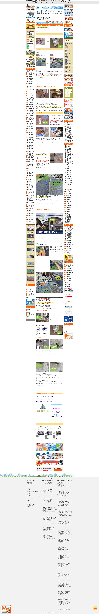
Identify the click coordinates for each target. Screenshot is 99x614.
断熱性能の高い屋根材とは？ (29, 211)
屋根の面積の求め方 (30, 132)
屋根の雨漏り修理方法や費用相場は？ (30, 200)
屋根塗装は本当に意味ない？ (29, 76)
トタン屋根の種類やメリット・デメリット (68, 170)
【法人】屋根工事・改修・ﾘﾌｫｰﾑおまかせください (69, 284)
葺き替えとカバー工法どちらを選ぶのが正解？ (68, 158)
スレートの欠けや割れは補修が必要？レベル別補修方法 (65, 515)
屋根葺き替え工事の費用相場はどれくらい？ (68, 152)
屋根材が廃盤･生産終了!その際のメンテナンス (30, 177)
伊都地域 (28, 312)
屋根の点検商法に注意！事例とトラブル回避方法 (68, 242)
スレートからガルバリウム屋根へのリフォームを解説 (69, 125)
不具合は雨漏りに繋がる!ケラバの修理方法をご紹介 (64, 530)
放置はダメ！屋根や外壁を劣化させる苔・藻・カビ (64, 591)
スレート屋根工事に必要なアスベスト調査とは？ (30, 217)
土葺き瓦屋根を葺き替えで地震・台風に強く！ (30, 115)
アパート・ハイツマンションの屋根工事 (68, 280)
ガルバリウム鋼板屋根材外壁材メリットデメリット (69, 139)
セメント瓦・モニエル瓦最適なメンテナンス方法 (30, 113)
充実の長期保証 (29, 488)
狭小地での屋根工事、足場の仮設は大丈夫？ (63, 496)
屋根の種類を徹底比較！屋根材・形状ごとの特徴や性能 (65, 511)
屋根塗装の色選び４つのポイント (67, 210)
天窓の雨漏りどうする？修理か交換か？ (30, 208)
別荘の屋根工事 (67, 282)
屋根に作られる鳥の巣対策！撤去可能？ (68, 276)
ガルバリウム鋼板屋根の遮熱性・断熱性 (68, 131)
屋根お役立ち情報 (67, 191)
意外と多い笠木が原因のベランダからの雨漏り (30, 91)
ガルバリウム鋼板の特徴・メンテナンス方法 (63, 557)
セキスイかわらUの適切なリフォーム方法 (63, 491)
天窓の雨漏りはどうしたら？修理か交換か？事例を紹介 (65, 524)
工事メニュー (58, 2)
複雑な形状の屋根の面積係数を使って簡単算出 (30, 134)
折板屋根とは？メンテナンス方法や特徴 (68, 172)
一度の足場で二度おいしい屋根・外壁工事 (41, 244)
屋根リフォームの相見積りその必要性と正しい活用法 (69, 229)
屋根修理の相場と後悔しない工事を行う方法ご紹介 (49, 511)
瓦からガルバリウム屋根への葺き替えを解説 (68, 127)
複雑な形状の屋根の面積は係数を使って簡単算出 (64, 542)
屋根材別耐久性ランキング (29, 171)
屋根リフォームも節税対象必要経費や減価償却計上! (69, 286)
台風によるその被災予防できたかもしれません (69, 193)
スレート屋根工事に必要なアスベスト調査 (63, 555)
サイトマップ (29, 297)
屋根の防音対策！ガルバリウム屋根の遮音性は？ (69, 141)
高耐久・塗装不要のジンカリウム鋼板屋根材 (30, 193)
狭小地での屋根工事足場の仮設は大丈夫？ (68, 184)
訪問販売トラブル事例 (68, 240)
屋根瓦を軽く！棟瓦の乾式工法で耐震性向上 (68, 201)
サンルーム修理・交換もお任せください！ (68, 266)
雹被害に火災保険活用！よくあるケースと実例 (68, 220)
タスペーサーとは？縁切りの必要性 (30, 95)
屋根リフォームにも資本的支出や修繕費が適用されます (49, 517)
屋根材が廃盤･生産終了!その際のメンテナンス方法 (64, 532)
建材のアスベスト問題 (30, 161)
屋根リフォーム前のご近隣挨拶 (46, 490)
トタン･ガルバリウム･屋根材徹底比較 (30, 185)
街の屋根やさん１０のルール (30, 484)
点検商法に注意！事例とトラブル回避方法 (48, 491)
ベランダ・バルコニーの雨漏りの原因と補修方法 (30, 108)
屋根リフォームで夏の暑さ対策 (46, 502)
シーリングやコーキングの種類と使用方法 (30, 124)
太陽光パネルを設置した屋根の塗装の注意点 (68, 174)
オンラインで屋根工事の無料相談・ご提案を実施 (68, 227)
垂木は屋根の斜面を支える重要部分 (47, 520)
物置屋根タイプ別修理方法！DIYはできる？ (68, 264)
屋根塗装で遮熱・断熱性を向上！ (62, 547)
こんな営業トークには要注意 (68, 239)
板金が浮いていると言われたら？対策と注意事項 (69, 244)
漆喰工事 (69, 50)
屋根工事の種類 (68, 40)
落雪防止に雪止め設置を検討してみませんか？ (48, 529)
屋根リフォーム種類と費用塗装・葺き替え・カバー (69, 162)
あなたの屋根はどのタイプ (61, 484)
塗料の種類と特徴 (68, 294)
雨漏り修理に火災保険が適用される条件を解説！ (68, 218)
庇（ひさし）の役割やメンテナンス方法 (30, 204)
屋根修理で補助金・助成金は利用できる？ (68, 222)
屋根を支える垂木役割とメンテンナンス (30, 198)
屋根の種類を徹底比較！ (67, 160)
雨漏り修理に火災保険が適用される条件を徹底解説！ (64, 609)
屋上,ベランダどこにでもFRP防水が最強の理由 (30, 104)
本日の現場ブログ (29, 495)
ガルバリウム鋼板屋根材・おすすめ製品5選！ (63, 500)
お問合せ (28, 295)
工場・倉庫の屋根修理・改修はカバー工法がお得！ (69, 268)
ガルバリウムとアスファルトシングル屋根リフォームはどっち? (30, 182)
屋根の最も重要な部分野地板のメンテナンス (30, 165)
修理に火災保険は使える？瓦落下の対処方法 (69, 197)
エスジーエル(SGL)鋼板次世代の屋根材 (30, 189)
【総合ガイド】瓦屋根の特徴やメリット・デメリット (64, 510)
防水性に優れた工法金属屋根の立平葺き (30, 126)
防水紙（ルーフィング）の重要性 (62, 575)
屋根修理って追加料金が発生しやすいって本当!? (68, 246)
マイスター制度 (29, 489)
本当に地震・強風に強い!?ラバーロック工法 (63, 594)
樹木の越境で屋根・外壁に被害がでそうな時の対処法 (69, 248)
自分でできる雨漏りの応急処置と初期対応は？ (68, 216)
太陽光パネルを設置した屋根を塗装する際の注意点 (49, 538)
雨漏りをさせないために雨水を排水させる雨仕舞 (30, 151)
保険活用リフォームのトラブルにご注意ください (69, 251)
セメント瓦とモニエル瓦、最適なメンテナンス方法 (64, 520)
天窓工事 (69, 70)
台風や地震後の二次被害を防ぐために (68, 199)
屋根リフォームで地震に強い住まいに (47, 499)
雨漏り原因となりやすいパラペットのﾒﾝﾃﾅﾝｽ (30, 102)
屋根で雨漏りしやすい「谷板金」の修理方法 (30, 154)
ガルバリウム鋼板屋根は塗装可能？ (68, 129)
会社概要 (69, 2)
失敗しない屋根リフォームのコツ (68, 148)
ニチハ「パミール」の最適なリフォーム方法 (63, 492)
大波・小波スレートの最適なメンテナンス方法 (30, 119)
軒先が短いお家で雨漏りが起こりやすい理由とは (30, 157)
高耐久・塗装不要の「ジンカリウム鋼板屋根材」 (64, 558)
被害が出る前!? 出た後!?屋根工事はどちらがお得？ (69, 237)
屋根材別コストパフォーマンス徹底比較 (30, 168)
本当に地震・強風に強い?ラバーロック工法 (30, 130)
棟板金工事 (69, 63)
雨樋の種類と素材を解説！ (46, 537)
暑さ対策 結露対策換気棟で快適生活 (30, 146)
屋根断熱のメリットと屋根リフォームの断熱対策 (30, 213)
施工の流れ (52, 2)
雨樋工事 (69, 53)
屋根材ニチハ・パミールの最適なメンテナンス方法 (69, 178)
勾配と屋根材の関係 (60, 548)
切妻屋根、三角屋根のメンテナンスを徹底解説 (30, 140)
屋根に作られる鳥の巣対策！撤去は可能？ (48, 536)
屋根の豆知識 (59, 576)
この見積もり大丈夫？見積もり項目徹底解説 (68, 235)
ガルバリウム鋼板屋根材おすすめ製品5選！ (68, 135)
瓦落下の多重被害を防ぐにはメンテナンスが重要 (68, 195)
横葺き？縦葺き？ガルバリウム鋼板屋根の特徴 (69, 137)
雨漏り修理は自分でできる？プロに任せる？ (30, 79)
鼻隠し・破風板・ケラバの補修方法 (30, 87)
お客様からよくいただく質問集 (62, 490)
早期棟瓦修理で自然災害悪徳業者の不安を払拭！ (30, 117)
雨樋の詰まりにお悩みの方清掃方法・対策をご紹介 (69, 272)
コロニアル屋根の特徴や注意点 (67, 168)
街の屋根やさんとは (29, 482)
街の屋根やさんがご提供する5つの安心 (35, 2)
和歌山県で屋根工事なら (30, 291)
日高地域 (28, 315)
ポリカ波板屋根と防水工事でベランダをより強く (69, 270)
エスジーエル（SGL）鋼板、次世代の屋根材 (63, 584)
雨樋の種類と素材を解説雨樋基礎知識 (30, 215)
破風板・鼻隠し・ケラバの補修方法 (62, 523)
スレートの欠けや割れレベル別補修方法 (68, 166)
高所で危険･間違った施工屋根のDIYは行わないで (30, 195)
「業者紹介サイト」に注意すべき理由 (68, 253)
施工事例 (40, 2)
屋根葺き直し (70, 60)
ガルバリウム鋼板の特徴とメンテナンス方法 (30, 191)
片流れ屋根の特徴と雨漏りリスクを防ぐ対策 (30, 138)
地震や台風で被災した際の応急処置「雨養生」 (30, 128)
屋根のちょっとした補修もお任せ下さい (47, 489)
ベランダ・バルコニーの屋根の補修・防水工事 (48, 501)
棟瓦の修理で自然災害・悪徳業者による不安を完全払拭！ (65, 534)
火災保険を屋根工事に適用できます (47, 500)
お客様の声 (46, 2)
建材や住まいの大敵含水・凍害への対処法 (30, 148)
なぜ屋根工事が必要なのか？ (68, 146)
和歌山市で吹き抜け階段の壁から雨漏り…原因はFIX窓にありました (45, 396)
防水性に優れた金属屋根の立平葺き (62, 585)
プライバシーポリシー (30, 293)
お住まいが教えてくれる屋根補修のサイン (68, 156)
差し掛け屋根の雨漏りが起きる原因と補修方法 (30, 142)
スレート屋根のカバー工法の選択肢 (69, 164)
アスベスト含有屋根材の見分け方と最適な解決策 (30, 159)
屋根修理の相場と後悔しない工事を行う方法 (68, 150)
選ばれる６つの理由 (29, 483)
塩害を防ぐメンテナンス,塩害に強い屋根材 (30, 173)
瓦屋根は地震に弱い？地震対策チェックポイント (69, 203)
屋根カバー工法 (70, 46)
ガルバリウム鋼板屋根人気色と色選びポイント (68, 133)
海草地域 (28, 309)
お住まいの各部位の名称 (30, 72)
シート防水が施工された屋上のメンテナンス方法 (30, 100)
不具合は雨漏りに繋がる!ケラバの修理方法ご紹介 (30, 89)
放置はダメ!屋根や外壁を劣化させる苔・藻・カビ (30, 175)
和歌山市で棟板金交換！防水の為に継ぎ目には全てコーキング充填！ (45, 399)
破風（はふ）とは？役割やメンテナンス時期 (30, 222)
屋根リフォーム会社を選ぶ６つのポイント (69, 190)
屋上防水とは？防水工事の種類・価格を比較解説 (30, 106)
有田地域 (28, 313)
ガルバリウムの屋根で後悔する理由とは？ (30, 187)
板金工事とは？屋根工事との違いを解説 (30, 81)
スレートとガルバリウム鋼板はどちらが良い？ (68, 123)
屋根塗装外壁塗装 (69, 67)
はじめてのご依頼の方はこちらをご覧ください (48, 482)
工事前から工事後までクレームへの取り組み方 (68, 233)
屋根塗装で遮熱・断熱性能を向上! (68, 214)
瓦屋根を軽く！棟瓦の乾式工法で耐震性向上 (63, 550)
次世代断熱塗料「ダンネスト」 (67, 212)
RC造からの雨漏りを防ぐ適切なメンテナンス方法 (30, 202)
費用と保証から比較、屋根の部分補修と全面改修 (69, 154)
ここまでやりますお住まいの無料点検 (63, 2)
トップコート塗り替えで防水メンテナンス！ (30, 219)
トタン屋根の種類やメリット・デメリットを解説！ (64, 516)
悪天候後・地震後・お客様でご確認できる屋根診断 (64, 486)
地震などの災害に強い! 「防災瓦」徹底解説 (68, 205)
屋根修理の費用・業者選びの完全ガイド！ (30, 74)
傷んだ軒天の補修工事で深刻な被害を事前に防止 (30, 93)
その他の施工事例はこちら (60, 441)
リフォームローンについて (46, 516)
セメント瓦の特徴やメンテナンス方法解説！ (30, 111)
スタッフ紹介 (29, 289)
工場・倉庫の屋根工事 (68, 278)
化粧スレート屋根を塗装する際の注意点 (68, 176)
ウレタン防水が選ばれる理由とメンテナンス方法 (30, 98)
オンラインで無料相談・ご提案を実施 (47, 483)
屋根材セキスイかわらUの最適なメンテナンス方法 (69, 180)
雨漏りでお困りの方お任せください (47, 488)
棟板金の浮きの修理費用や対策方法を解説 (30, 83)
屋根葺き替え (70, 43)
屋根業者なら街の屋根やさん (30, 504)
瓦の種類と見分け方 (30, 155)
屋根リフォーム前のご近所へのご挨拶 (68, 231)
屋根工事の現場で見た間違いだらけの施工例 (68, 207)
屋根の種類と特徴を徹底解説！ (30, 71)
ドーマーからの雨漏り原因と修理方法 (30, 206)
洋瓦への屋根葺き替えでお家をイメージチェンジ (30, 179)
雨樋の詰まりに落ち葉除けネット (47, 535)
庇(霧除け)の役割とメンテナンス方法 (30, 121)
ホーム (29, 2)
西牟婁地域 (28, 316)
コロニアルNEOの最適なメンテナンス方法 (68, 182)
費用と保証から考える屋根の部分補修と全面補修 (49, 518)
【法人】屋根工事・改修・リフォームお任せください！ (49, 507)
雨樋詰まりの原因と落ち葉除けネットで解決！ (69, 274)
